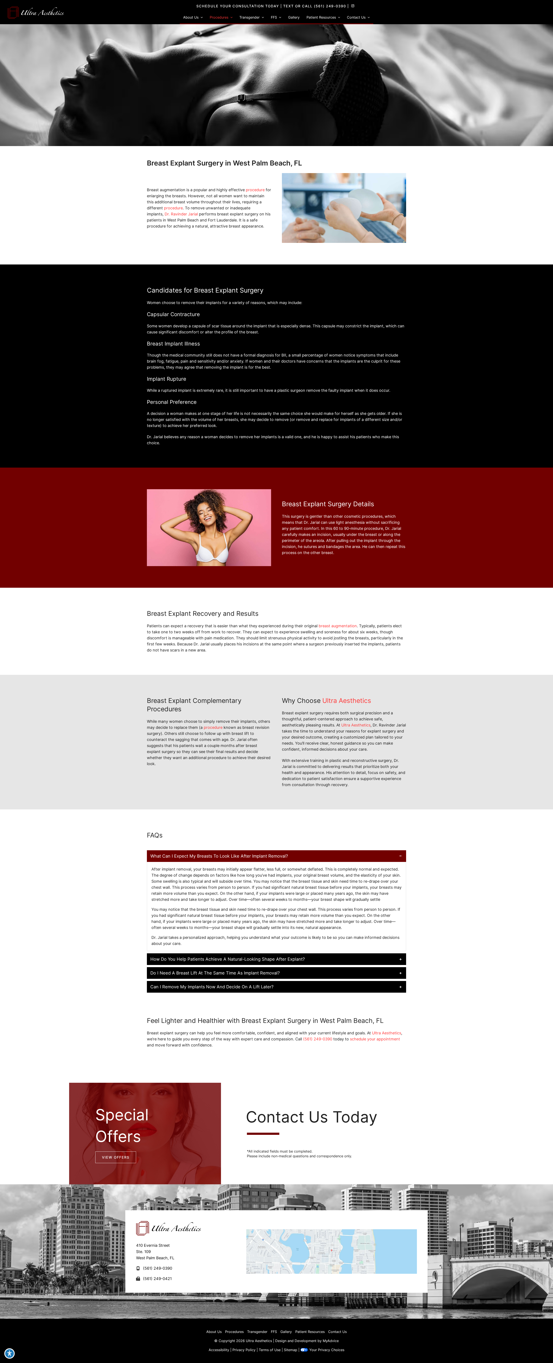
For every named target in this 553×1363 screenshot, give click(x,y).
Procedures (234, 1332)
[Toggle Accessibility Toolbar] (9, 1353)
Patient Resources (310, 1332)
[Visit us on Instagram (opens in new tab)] (353, 6)
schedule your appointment (375, 1039)
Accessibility (219, 1350)
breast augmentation (338, 626)
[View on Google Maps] (331, 1251)
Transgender (257, 1332)
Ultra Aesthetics (346, 700)
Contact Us (337, 1332)
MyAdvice (331, 1341)
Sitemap (290, 1350)
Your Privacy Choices (326, 1350)
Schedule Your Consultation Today (237, 6)
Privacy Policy (244, 1350)
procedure (255, 190)
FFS (274, 1332)
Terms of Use (270, 1350)
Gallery (286, 1332)
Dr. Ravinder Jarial (181, 214)
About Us (214, 1332)
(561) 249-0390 (330, 6)
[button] (201, 17)
